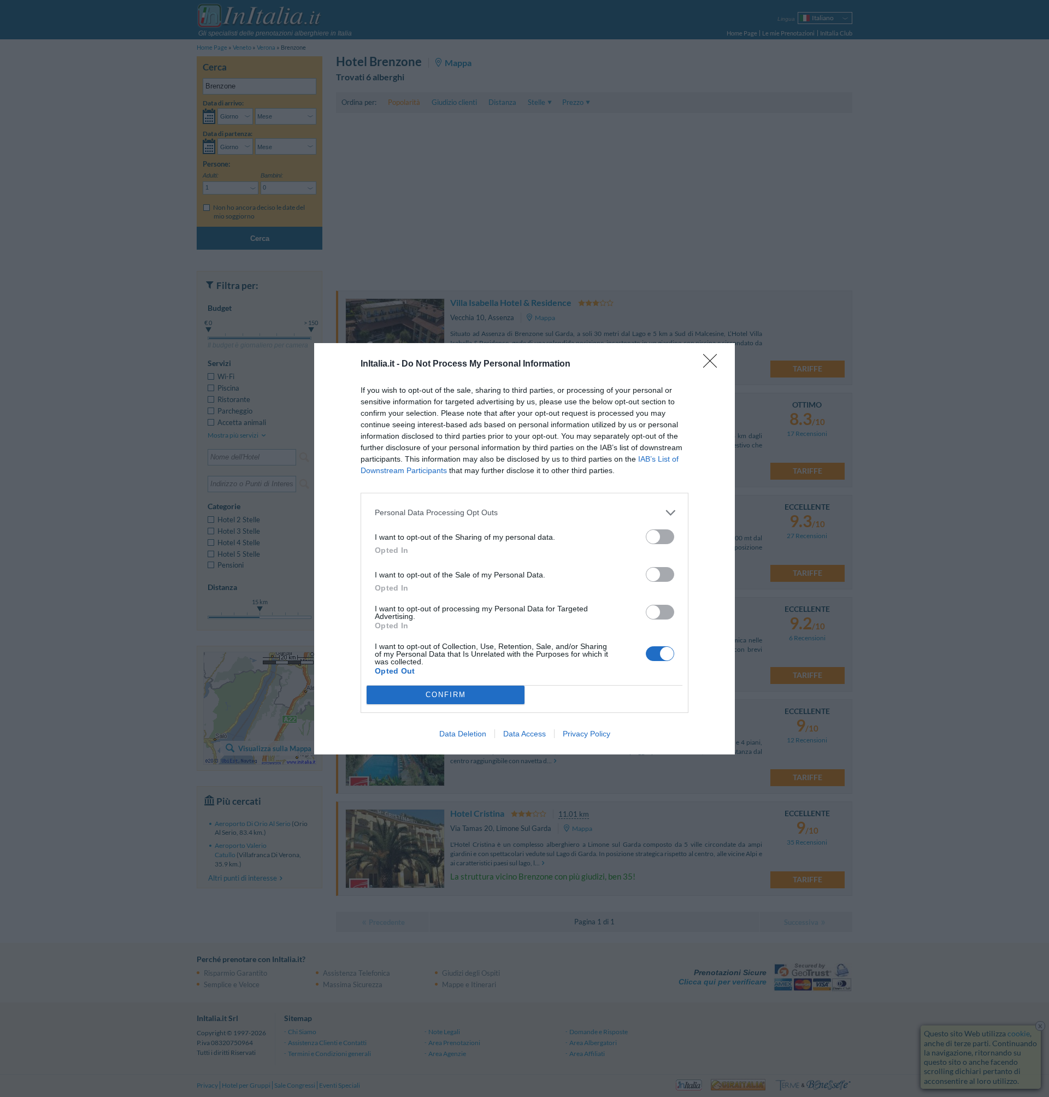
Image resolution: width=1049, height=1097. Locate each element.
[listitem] (524, 512)
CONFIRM (446, 695)
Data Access (524, 733)
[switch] (660, 536)
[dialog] (524, 548)
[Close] (713, 364)
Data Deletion (462, 733)
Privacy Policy (586, 733)
